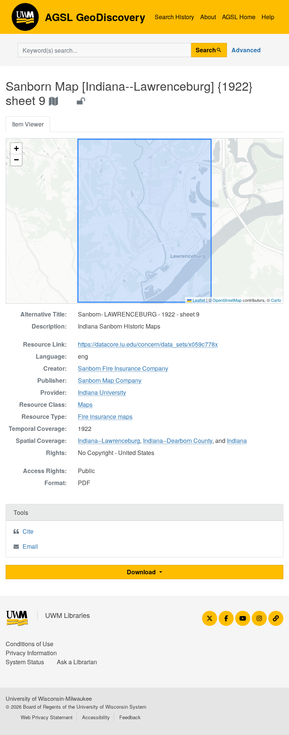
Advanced (246, 50)
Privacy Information (31, 652)
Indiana (237, 440)
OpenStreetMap (227, 300)
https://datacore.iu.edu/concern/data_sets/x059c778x (148, 344)
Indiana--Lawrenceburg (109, 440)
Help (268, 16)
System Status (25, 661)
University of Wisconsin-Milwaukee (49, 698)
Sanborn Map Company (109, 380)
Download (142, 572)
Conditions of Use (29, 643)
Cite (28, 531)
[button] (16, 148)
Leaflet (198, 300)
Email (30, 546)
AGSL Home (239, 16)
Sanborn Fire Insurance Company (123, 368)
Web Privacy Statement (47, 717)
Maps (85, 404)
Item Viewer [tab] (28, 124)
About (208, 16)
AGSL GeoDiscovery (25, 19)
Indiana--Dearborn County (177, 440)
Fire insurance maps (105, 416)
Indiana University (102, 392)
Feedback (130, 717)
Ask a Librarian (77, 661)
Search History (174, 16)
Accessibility (96, 717)
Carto (276, 300)
